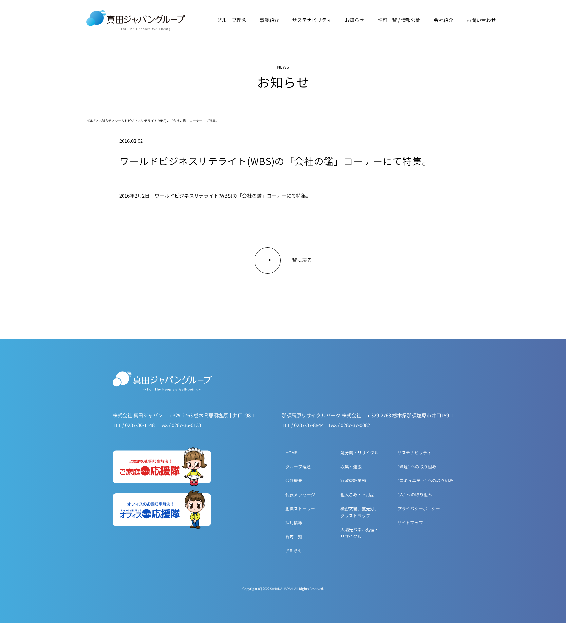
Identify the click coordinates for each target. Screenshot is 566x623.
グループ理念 (298, 467)
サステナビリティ (414, 453)
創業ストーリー (300, 509)
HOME (91, 120)
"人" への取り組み (414, 495)
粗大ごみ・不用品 (357, 495)
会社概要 (293, 480)
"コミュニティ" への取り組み (425, 480)
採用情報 (293, 523)
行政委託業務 (353, 480)
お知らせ (105, 120)
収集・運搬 (351, 467)
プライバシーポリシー (418, 509)
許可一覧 (293, 537)
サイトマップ (410, 523)
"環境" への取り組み (416, 467)
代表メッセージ (300, 495)
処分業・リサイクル (359, 453)
